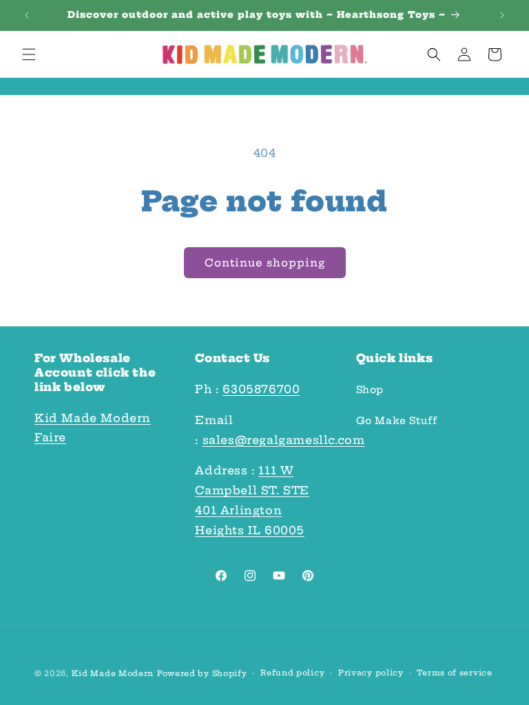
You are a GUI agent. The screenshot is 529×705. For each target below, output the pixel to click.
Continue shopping (265, 262)
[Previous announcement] (27, 15)
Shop (370, 389)
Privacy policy (371, 672)
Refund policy (292, 672)
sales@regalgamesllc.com (284, 440)
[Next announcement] (502, 15)
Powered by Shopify (202, 673)
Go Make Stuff (396, 420)
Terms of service (454, 672)
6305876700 (261, 389)
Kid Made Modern (113, 673)
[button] (29, 54)
